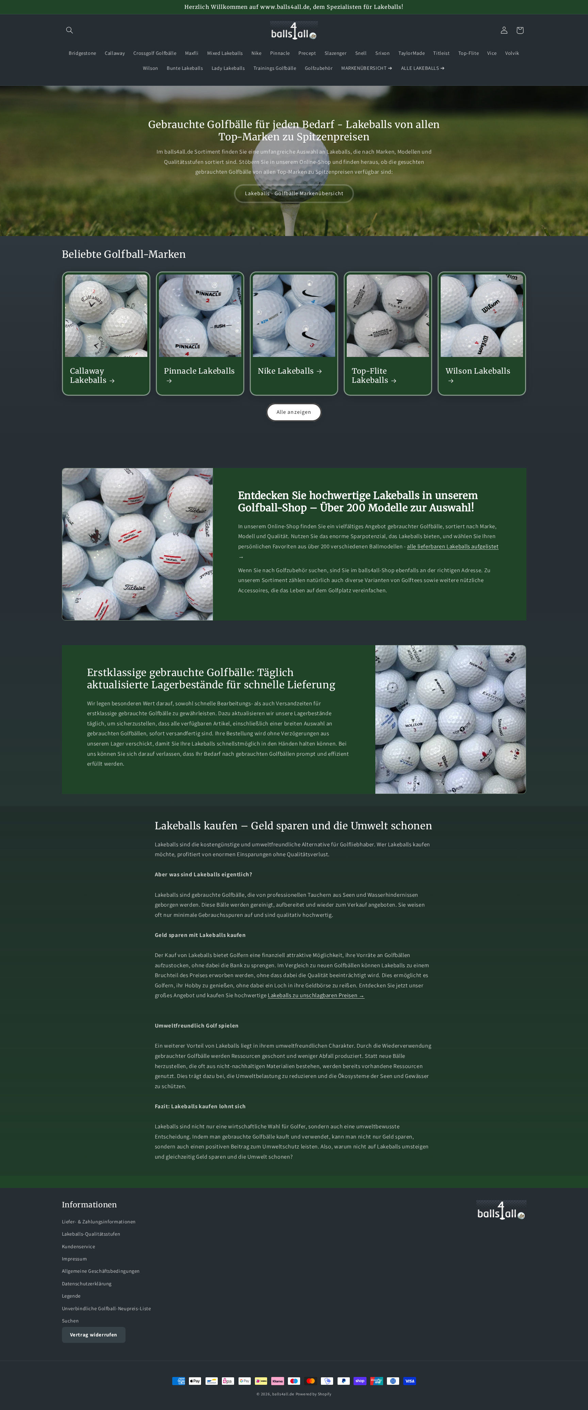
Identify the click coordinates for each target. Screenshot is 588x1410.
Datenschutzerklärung (87, 1283)
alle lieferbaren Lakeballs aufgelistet (453, 546)
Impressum (74, 1258)
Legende (71, 1295)
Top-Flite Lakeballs (370, 375)
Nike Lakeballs (286, 371)
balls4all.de (283, 1393)
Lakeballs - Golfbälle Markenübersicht (294, 193)
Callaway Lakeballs (88, 375)
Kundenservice (78, 1246)
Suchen (70, 1320)
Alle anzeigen (294, 412)
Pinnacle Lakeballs (199, 371)
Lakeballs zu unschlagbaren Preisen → (316, 995)
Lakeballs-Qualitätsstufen (91, 1234)
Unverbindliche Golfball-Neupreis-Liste (106, 1308)
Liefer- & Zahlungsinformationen (99, 1221)
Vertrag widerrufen (93, 1334)
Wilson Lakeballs (478, 371)
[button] (70, 30)
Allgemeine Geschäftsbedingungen (101, 1271)
